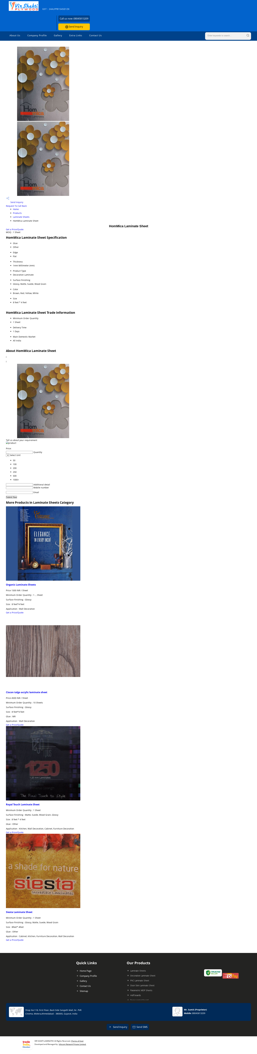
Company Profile (37, 35)
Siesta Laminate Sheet (19, 912)
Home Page (85, 970)
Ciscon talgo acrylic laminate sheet (26, 692)
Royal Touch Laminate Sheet (23, 804)
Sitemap (84, 990)
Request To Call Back (16, 205)
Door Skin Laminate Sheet (142, 985)
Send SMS (142, 1027)
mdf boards (135, 995)
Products (17, 213)
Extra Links (75, 35)
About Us (15, 35)
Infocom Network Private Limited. (72, 1044)
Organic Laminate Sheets (21, 584)
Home (16, 209)
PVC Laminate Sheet (139, 980)
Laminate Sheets (21, 216)
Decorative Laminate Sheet (142, 975)
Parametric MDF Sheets (141, 990)
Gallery (58, 35)
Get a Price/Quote (14, 229)
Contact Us (95, 35)
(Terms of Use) (77, 1041)
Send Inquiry (75, 26)
